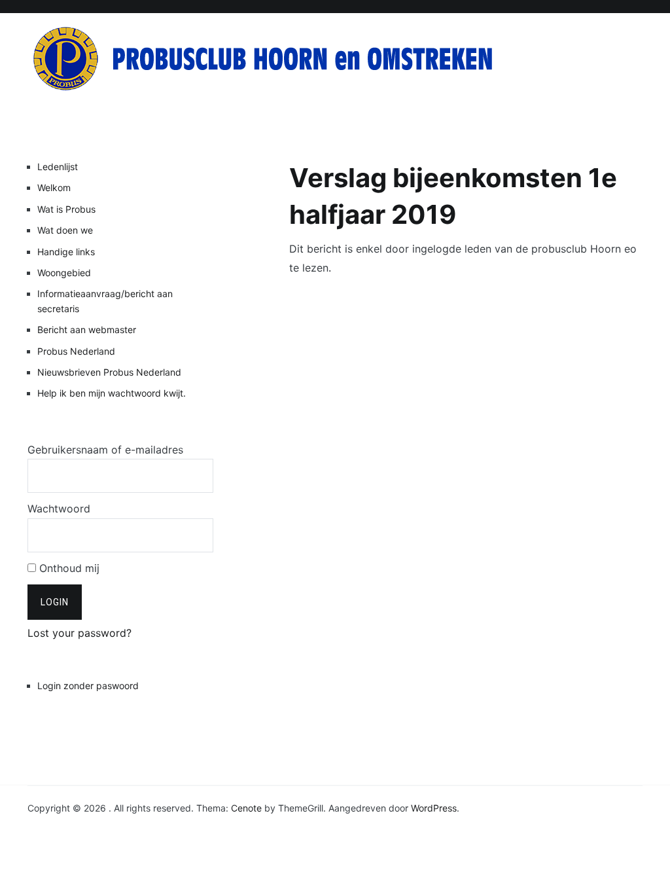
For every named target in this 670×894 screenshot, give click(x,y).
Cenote (246, 808)
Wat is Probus (66, 209)
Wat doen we (65, 230)
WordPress (434, 808)
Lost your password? (79, 632)
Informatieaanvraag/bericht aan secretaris (105, 300)
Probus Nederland (76, 351)
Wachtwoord (58, 508)
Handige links (66, 251)
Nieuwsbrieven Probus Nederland (109, 372)
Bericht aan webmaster (86, 329)
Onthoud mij (67, 568)
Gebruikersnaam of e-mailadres (105, 449)
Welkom (54, 187)
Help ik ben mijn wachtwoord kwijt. (111, 393)
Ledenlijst (57, 166)
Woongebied (64, 272)
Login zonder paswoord (88, 685)
